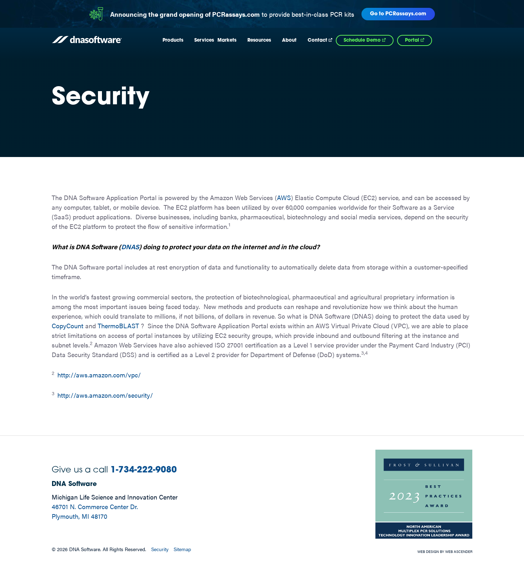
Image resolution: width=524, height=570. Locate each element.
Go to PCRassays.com (398, 14)
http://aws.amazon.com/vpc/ (99, 374)
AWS (284, 197)
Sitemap (182, 549)
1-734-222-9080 (144, 470)
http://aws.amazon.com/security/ (105, 395)
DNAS (130, 246)
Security (160, 549)
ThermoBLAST (118, 325)
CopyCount (67, 325)
